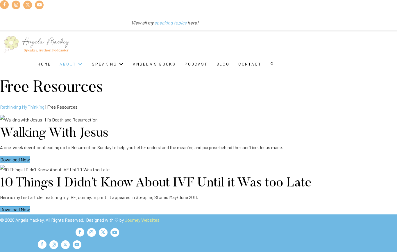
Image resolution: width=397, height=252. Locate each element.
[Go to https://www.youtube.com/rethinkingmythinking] (39, 4)
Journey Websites (142, 220)
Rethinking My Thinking (22, 107)
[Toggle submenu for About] (80, 64)
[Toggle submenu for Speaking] (121, 64)
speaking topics (170, 22)
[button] (272, 64)
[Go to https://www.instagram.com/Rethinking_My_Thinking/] (16, 4)
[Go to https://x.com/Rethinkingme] (27, 4)
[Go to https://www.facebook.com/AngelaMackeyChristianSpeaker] (4, 4)
